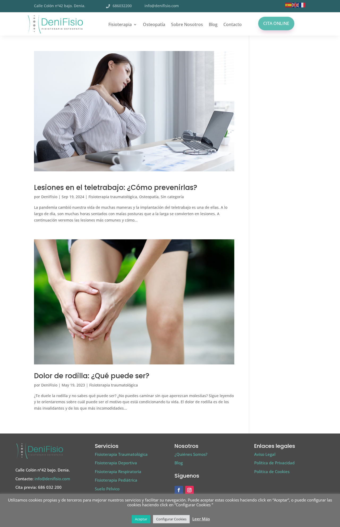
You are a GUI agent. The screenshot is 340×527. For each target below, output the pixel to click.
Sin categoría (172, 196)
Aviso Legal (264, 454)
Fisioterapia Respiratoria (118, 471)
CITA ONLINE (276, 23)
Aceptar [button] (141, 519)
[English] (295, 4)
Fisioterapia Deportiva (116, 462)
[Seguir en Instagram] (189, 490)
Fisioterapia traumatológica (112, 196)
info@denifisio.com (161, 5)
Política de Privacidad (274, 462)
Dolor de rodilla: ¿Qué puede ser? (91, 376)
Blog (213, 24)
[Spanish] (288, 4)
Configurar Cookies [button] (171, 519)
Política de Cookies (272, 471)
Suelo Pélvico (107, 488)
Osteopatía (154, 24)
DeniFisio (49, 196)
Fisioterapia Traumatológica (121, 454)
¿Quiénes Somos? (191, 454)
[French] (302, 4)
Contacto (232, 24)
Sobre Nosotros (187, 24)
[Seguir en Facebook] (179, 490)
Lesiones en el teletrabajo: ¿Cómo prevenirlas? (115, 187)
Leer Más (201, 518)
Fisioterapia (120, 24)
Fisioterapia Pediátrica (116, 480)
